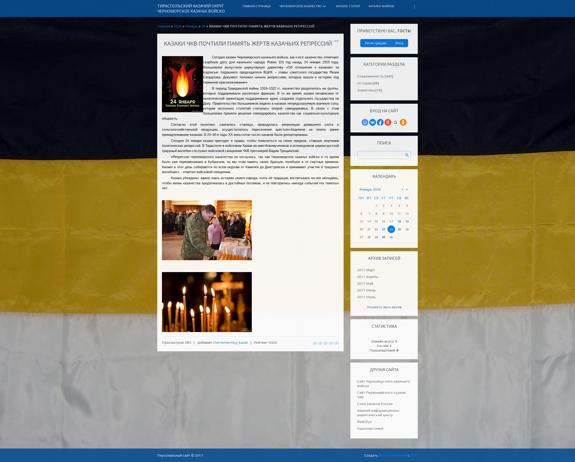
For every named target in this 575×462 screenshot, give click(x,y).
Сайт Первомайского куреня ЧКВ (381, 394)
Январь (192, 26)
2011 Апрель (367, 276)
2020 (178, 26)
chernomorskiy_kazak (230, 342)
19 (407, 221)
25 (399, 229)
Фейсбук (364, 421)
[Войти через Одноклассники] (403, 122)
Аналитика (366, 90)
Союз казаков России (375, 403)
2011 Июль (366, 297)
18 (399, 221)
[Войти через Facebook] (380, 122)
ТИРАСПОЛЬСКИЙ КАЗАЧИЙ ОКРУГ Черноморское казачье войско (191, 8)
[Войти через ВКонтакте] (372, 122)
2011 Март (366, 270)
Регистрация (375, 43)
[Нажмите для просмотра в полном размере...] (250, 230)
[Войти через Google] (395, 122)
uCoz (414, 455)
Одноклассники (370, 428)
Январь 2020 (370, 189)
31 (391, 237)
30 (383, 237)
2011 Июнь (366, 290)
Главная (163, 26)
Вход (399, 43)
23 (383, 229)
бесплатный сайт (393, 455)
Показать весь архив (384, 307)
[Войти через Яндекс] (388, 122)
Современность (370, 76)
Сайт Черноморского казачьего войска (383, 383)
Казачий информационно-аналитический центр (378, 412)
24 (203, 26)
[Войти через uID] (365, 122)
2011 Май (365, 283)
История (364, 83)
